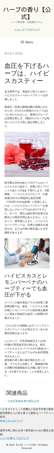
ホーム (8, 52)
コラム (19, 52)
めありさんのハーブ (11, 420)
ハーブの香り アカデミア (14, 438)
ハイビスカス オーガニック (23, 400)
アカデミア (33, 29)
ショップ (19, 29)
